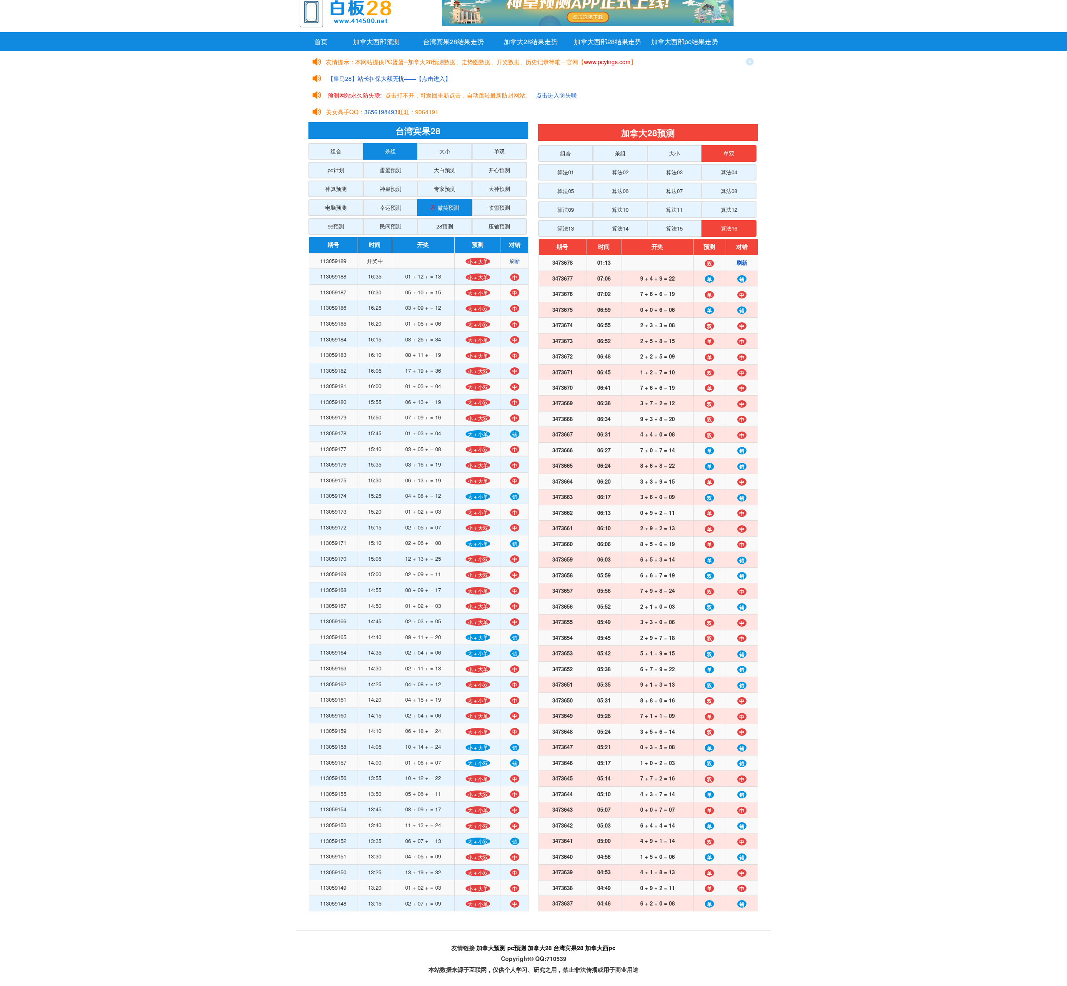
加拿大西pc (600, 947)
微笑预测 (445, 207)
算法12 (729, 209)
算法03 (674, 172)
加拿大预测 (491, 947)
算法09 (565, 209)
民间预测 (390, 226)
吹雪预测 (499, 207)
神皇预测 (390, 189)
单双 (499, 151)
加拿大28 (540, 947)
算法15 (674, 228)
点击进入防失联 (556, 95)
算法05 (565, 191)
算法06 (620, 191)
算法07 (674, 191)
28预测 (444, 226)
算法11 (674, 209)
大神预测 (499, 189)
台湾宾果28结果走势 (453, 41)
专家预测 (445, 189)
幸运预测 (390, 207)
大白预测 (445, 170)
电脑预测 (336, 207)
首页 (321, 41)
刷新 (514, 261)
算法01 (565, 172)
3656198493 (381, 112)
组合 (336, 151)
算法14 (620, 228)
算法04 (729, 172)
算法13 (565, 228)
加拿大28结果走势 (530, 41)
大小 (444, 151)
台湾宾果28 (569, 947)
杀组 (390, 151)
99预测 (336, 226)
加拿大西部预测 (376, 41)
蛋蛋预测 (390, 170)
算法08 (729, 191)
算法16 (729, 228)
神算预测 (336, 189)
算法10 (620, 209)
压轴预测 (499, 226)
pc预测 (516, 947)
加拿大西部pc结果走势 (684, 41)
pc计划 (336, 170)
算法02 (620, 172)
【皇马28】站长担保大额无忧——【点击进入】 (389, 78)
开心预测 (499, 170)
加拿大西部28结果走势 (607, 41)
